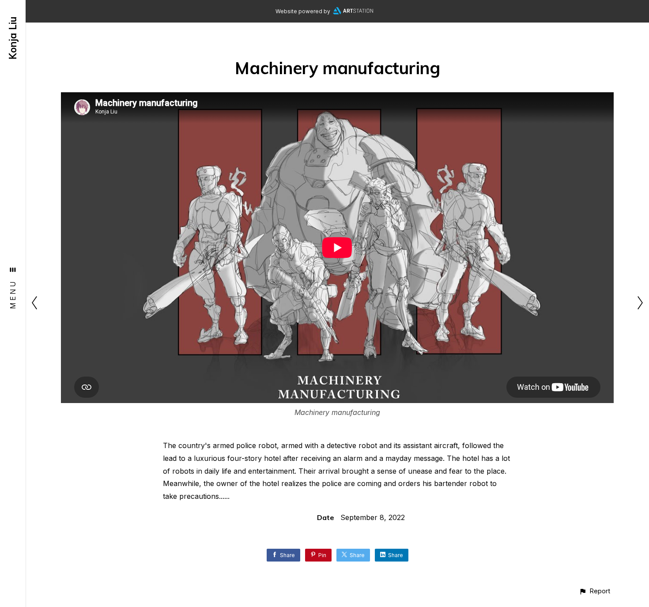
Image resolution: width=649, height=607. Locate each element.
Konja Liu (13, 38)
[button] (594, 591)
